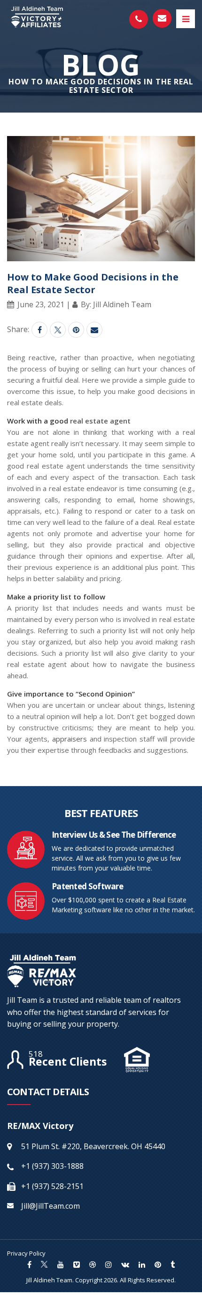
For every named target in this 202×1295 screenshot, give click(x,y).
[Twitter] (58, 330)
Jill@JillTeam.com (50, 1206)
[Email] (94, 330)
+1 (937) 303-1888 (52, 1166)
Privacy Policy (26, 1253)
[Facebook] (39, 330)
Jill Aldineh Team (49, 1280)
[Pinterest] (76, 330)
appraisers (69, 738)
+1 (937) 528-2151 (52, 1186)
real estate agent (100, 420)
